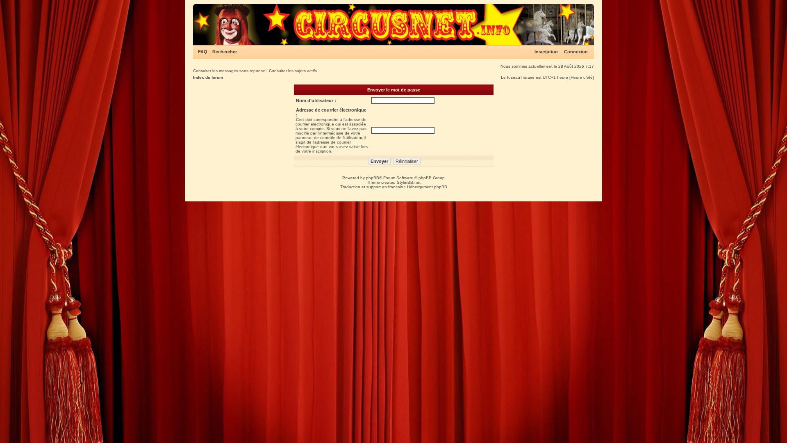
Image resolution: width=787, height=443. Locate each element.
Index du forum (208, 77)
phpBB (372, 178)
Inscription (546, 51)
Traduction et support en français (371, 187)
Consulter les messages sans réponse (229, 71)
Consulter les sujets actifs (293, 71)
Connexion (576, 51)
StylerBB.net (409, 182)
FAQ (202, 51)
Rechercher (224, 51)
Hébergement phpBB (427, 187)
